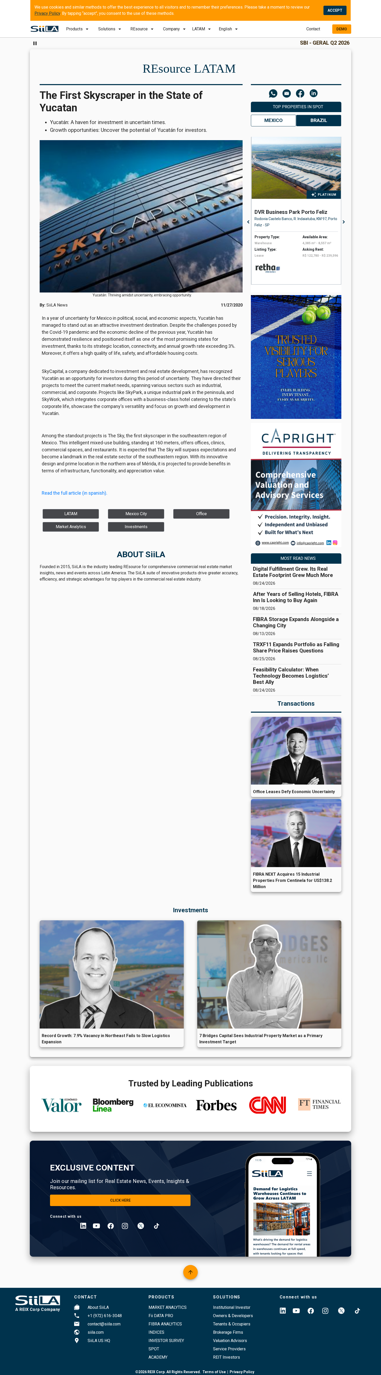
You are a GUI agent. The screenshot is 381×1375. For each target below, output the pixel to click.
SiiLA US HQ (99, 1340)
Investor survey (166, 1340)
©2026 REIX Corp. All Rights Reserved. (168, 1372)
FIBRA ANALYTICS (165, 1324)
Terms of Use (214, 1372)
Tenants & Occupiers (231, 1324)
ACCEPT (335, 10)
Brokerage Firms (228, 1332)
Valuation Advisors (230, 1340)
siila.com (96, 1332)
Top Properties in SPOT (298, 106)
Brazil (319, 120)
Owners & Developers (233, 1315)
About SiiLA (98, 1307)
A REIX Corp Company (37, 1309)
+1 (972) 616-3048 (105, 1315)
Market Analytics (168, 1307)
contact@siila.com (104, 1324)
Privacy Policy (47, 13)
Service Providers (229, 1348)
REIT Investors (226, 1357)
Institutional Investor (231, 1307)
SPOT (154, 1348)
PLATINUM (327, 194)
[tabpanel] (297, 211)
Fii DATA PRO (161, 1315)
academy (158, 1357)
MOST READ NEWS (298, 558)
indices (156, 1332)
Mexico (273, 120)
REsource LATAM (189, 68)
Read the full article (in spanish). (74, 493)
